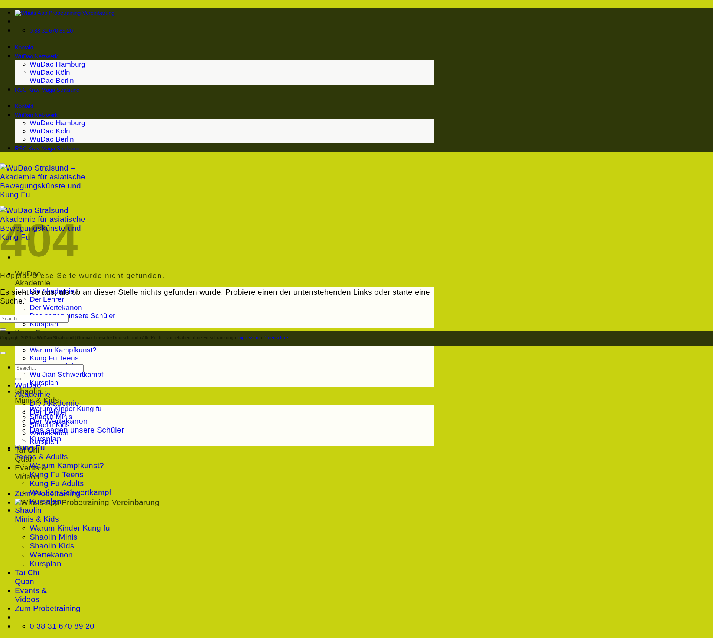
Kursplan (44, 324)
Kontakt (24, 48)
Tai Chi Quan (27, 577)
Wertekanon (51, 554)
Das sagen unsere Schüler (72, 316)
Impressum (248, 337)
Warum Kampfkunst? (63, 350)
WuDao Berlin (52, 80)
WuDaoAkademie (33, 389)
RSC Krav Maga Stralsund (47, 90)
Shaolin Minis (54, 536)
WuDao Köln (50, 72)
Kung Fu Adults (57, 483)
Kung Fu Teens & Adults (41, 452)
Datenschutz (276, 337)
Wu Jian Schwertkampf (66, 374)
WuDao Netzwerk (36, 56)
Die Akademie (54, 403)
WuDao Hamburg (57, 64)
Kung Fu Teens (54, 358)
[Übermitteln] (3, 329)
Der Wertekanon (56, 307)
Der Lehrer (47, 299)
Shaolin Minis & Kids (37, 514)
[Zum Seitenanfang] (3, 353)
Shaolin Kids (52, 545)
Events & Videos (31, 594)
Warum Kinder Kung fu (70, 528)
